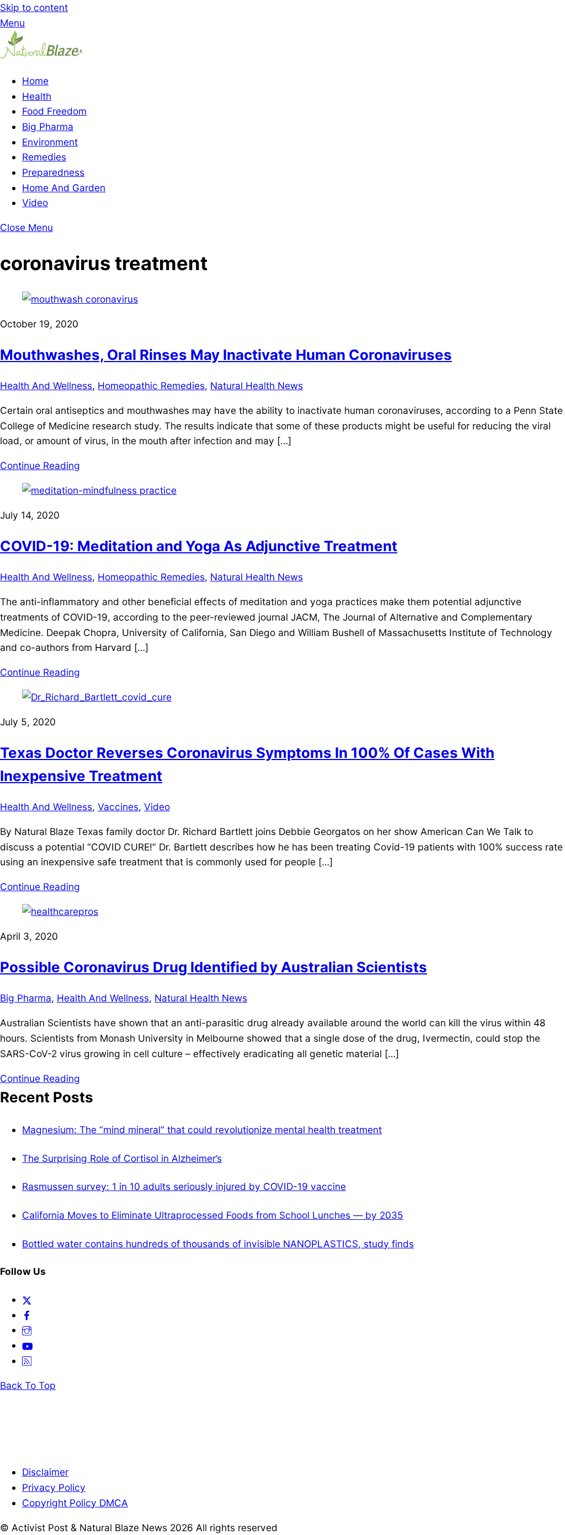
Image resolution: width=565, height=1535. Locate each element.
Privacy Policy (54, 1487)
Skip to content (34, 7)
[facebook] (26, 1315)
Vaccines (118, 806)
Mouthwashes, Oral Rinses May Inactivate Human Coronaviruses (226, 354)
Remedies (44, 157)
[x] (26, 1299)
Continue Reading (40, 465)
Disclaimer (45, 1472)
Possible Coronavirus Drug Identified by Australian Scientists (213, 967)
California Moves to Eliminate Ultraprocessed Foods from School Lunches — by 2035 (212, 1215)
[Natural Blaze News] (41, 56)
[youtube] (27, 1345)
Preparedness (53, 172)
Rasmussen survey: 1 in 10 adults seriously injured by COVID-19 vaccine (184, 1186)
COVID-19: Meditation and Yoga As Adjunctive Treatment (198, 545)
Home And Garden (63, 187)
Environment (50, 142)
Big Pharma (47, 126)
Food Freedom (54, 111)
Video (35, 202)
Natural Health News (256, 385)
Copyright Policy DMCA (75, 1503)
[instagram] (26, 1329)
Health (36, 96)
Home (35, 81)
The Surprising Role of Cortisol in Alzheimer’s (122, 1158)
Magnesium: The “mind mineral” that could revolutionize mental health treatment (202, 1129)
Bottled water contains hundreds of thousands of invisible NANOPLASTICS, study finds (218, 1243)
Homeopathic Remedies (151, 385)
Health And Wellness (46, 385)
